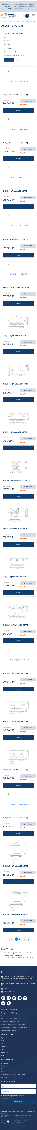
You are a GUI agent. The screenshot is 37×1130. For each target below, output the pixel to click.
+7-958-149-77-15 (8, 989)
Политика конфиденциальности (13, 1075)
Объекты (4, 1066)
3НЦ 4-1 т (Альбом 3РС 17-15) (15, 529)
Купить (18, 110)
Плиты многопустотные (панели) (13, 1024)
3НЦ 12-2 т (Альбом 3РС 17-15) (15, 721)
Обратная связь (8, 1082)
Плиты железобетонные (10, 1022)
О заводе (4, 1063)
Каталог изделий (9, 1009)
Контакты (4, 1077)
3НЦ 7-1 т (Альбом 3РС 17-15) (15, 336)
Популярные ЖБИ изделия (11, 1013)
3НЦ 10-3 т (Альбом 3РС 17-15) (15, 866)
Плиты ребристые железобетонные (14, 1027)
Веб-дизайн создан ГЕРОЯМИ (12, 1123)
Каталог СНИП (7, 1034)
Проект (4, 1038)
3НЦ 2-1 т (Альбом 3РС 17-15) (15, 577)
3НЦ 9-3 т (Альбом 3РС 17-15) (15, 95)
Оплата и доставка (8, 1069)
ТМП (2, 1041)
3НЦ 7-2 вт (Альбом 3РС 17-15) (16, 287)
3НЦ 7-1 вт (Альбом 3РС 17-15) (15, 384)
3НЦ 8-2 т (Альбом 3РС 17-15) (15, 143)
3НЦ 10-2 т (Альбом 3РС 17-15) (15, 914)
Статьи (3, 1072)
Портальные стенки (8, 1030)
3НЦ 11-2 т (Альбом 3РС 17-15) (15, 818)
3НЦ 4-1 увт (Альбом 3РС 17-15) (16, 480)
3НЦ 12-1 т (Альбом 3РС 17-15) (15, 770)
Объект (4, 1047)
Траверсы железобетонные (11, 1019)
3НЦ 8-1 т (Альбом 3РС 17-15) (15, 191)
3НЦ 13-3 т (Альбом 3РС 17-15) (15, 673)
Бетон (3, 1016)
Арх (2, 1055)
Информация (7, 1059)
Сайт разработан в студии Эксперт (14, 1120)
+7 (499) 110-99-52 (9, 991)
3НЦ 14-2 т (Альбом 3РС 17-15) (16, 625)
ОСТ (2, 1049)
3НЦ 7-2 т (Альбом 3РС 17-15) (15, 239)
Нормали (4, 1052)
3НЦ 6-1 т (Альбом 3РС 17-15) (15, 432)
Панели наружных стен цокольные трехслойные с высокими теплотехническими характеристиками (19, 955)
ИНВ (3, 1044)
